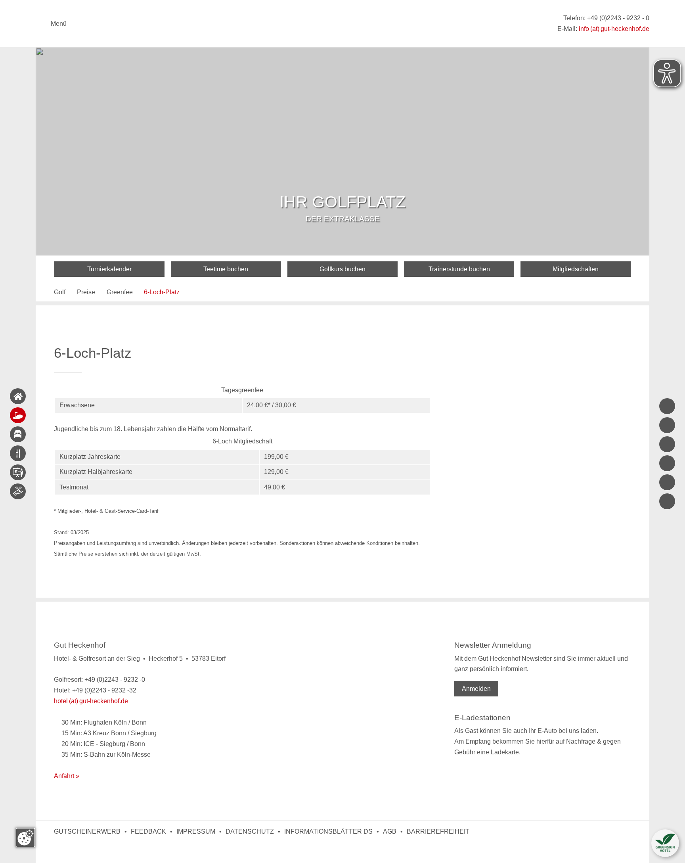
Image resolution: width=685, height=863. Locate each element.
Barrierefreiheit (438, 831)
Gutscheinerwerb (87, 831)
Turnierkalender (109, 269)
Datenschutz (250, 831)
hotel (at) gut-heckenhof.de (91, 701)
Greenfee (120, 292)
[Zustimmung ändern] (25, 837)
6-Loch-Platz (162, 292)
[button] (665, 843)
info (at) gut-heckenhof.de (614, 28)
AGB (389, 831)
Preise (86, 292)
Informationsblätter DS (328, 831)
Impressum (195, 831)
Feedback (148, 831)
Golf (59, 292)
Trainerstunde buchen (459, 269)
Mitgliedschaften (576, 269)
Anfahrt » (66, 776)
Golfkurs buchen (342, 269)
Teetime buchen (225, 269)
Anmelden (476, 688)
